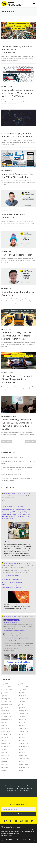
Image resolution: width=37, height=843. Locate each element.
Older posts (6, 442)
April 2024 (21, 708)
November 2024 (6, 702)
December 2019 (6, 767)
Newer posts (30, 442)
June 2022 (4, 737)
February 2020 (23, 764)
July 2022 (21, 734)
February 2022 (6, 743)
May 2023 (4, 726)
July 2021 (21, 749)
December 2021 (23, 743)
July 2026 (21, 684)
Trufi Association (9, 494)
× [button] (35, 825)
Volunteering (6, 211)
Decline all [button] (27, 839)
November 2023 (6, 717)
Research (4, 43)
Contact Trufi (9, 786)
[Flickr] (15, 821)
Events (11, 43)
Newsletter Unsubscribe (24, 788)
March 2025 (22, 696)
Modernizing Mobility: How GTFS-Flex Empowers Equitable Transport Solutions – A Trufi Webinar (18, 335)
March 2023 (5, 728)
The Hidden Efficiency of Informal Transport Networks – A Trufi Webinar (16, 49)
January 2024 (5, 714)
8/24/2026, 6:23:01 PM (23, 494)
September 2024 (6, 705)
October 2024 (22, 702)
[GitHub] (21, 821)
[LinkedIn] (31, 821)
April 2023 (21, 726)
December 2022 (23, 731)
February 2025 (6, 699)
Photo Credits (9, 788)
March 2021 (5, 755)
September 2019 (23, 767)
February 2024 (23, 711)
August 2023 (22, 720)
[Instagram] (26, 821)
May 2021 (4, 752)
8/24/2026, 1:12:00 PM (23, 563)
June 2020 (21, 761)
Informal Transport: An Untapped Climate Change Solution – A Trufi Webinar (16, 379)
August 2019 (5, 770)
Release (9, 170)
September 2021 (23, 746)
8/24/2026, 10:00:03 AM (10, 622)
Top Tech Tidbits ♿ (11, 620)
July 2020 (4, 761)
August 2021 (5, 749)
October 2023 (22, 717)
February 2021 (23, 755)
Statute (29, 786)
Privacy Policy (11, 790)
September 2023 (6, 720)
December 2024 (23, 699)
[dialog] (18, 833)
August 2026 (5, 684)
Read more (17, 833)
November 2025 (23, 687)
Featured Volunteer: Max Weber (11, 474)
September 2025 (6, 690)
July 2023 (4, 723)
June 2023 (21, 723)
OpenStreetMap (6, 130)
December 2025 (6, 687)
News (15, 130)
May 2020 (4, 764)
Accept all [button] (9, 839)
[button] (18, 835)
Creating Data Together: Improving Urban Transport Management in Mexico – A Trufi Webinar (17, 92)
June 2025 (4, 693)
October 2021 (5, 746)
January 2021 (5, 758)
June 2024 (4, 708)
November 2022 (6, 734)
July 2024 (21, 705)
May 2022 (21, 737)
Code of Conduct (24, 790)
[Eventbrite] (5, 821)
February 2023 (23, 728)
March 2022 (22, 740)
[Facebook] (10, 821)
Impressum (20, 786)
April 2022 (4, 740)
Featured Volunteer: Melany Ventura (12, 457)
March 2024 (5, 711)
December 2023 (23, 714)
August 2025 (22, 690)
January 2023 (5, 731)
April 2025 (4, 696)
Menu (33, 3)
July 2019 (21, 770)
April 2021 (21, 752)
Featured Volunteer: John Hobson (16, 254)
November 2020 (23, 758)
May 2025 (21, 693)
